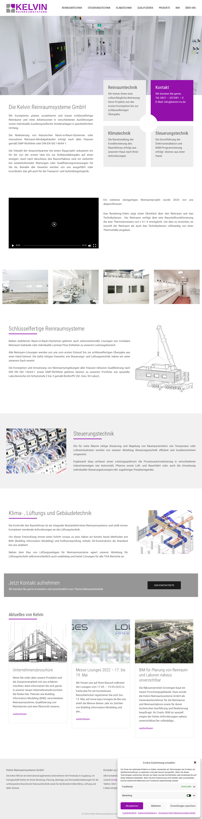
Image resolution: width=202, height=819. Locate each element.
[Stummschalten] (89, 245)
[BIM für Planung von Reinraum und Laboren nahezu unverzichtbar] (164, 641)
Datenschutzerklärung (147, 813)
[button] (195, 763)
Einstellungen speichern (183, 805)
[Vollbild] (94, 245)
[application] (54, 223)
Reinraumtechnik (72, 7)
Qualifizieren (145, 7)
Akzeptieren (132, 805)
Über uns (190, 7)
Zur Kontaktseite (164, 585)
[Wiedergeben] (13, 245)
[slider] (52, 245)
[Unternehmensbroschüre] (38, 641)
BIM (178, 7)
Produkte (164, 7)
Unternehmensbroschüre (33, 670)
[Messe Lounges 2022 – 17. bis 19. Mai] (101, 641)
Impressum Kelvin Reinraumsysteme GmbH (177, 813)
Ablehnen (156, 805)
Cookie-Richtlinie (129, 813)
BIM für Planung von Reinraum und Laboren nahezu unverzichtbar (163, 675)
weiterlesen (20, 714)
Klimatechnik (124, 7)
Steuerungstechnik (99, 7)
